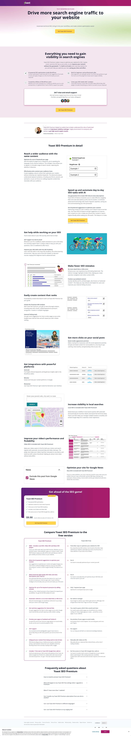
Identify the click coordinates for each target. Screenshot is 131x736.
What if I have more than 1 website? (54, 690)
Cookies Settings (95, 731)
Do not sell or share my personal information (34, 724)
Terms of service (46, 722)
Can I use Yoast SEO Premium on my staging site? (58, 709)
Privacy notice (38, 722)
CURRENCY (97, 723)
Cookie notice (61, 722)
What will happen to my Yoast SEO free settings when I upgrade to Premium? (63, 683)
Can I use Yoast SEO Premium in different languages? (59, 703)
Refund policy (68, 722)
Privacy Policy (45, 734)
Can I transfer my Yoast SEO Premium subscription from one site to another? (63, 697)
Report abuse (83, 722)
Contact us (89, 722)
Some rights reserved (29, 722)
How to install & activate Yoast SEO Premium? (57, 677)
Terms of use (54, 722)
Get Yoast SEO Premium (65, 31)
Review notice (75, 722)
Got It (105, 731)
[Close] (128, 731)
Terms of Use (20, 732)
